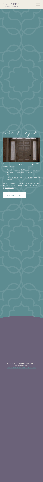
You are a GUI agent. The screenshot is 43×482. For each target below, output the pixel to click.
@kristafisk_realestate (21, 367)
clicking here (32, 183)
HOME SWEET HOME (14, 195)
